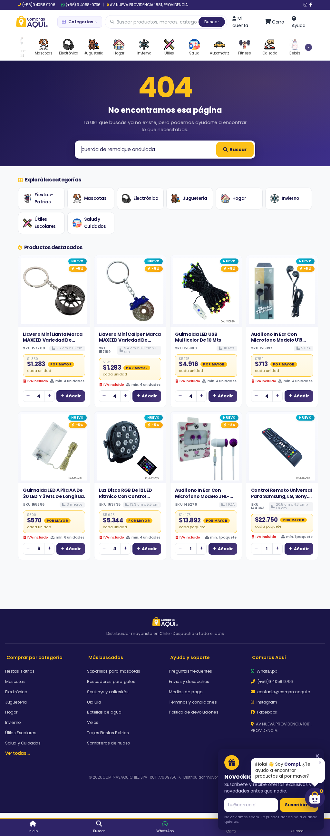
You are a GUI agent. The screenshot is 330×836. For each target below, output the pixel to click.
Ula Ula (94, 702)
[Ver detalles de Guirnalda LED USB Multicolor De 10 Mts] (206, 291)
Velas (92, 722)
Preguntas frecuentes (190, 671)
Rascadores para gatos (111, 681)
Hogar (239, 198)
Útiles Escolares (44, 222)
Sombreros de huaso (108, 743)
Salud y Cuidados (95, 222)
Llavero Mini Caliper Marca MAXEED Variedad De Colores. (130, 340)
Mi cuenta (240, 22)
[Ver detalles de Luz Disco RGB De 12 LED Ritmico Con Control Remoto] (130, 447)
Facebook (266, 712)
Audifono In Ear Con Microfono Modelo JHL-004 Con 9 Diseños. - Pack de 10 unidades (205, 499)
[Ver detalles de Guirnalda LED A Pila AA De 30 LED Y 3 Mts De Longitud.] (54, 447)
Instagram (266, 702)
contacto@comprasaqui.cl (283, 692)
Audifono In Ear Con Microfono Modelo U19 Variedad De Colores (276, 340)
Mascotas (95, 198)
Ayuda (298, 25)
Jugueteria (195, 198)
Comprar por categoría (34, 657)
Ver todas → (18, 753)
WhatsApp (266, 671)
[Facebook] (310, 5)
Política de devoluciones (193, 712)
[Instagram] (305, 5)
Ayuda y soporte (190, 657)
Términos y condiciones (193, 702)
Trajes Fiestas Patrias (108, 733)
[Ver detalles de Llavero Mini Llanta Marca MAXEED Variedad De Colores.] (54, 291)
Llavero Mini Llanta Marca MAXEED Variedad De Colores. (52, 340)
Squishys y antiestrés (108, 692)
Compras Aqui (269, 657)
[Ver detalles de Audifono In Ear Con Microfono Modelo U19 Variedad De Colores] (282, 291)
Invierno (290, 198)
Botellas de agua (104, 712)
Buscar (211, 21)
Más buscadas (105, 657)
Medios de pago (185, 692)
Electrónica (146, 198)
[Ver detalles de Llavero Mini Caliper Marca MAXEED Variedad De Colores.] (130, 291)
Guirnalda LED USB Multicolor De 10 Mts (198, 337)
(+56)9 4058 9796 (38, 4)
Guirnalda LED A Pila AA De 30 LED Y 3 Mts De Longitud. (54, 493)
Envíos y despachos (189, 681)
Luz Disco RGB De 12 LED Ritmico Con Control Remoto (125, 496)
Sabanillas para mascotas (113, 671)
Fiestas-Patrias (43, 198)
